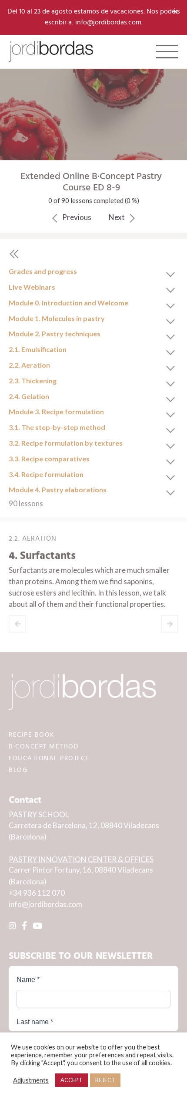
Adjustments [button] (31, 1080)
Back (14, 254)
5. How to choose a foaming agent (169, 624)
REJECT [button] (105, 1079)
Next (117, 217)
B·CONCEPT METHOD (44, 746)
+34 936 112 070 (37, 892)
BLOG (18, 770)
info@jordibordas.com (45, 904)
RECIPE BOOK (32, 734)
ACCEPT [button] (71, 1079)
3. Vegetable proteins (17, 624)
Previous (76, 217)
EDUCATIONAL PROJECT (49, 758)
